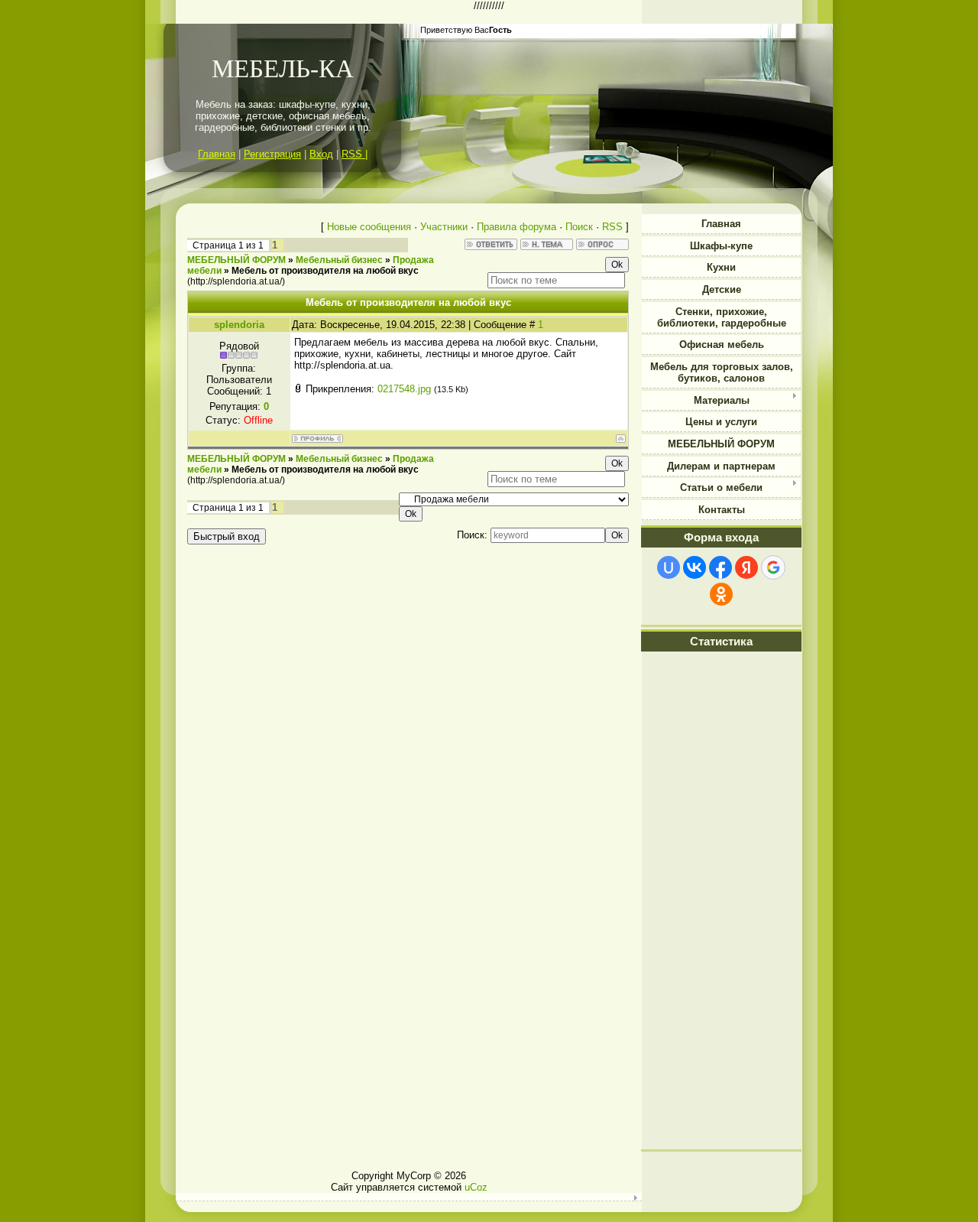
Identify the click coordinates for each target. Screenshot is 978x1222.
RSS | (355, 154)
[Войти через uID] (668, 567)
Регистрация (272, 154)
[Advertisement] (721, 912)
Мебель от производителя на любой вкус (325, 270)
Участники (444, 226)
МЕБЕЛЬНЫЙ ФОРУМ (236, 260)
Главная (216, 154)
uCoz (476, 1187)
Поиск (579, 226)
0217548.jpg (404, 389)
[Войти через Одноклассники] (721, 594)
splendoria (239, 324)
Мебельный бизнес (339, 260)
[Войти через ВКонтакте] (694, 567)
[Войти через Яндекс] (746, 567)
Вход (321, 154)
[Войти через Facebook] (720, 567)
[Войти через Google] (773, 567)
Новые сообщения (369, 226)
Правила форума (516, 226)
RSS (612, 226)
